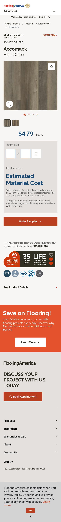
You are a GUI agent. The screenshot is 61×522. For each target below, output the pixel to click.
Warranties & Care (15, 436)
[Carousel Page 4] (36, 114)
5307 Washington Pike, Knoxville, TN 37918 (24, 469)
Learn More (28, 342)
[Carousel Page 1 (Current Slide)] (25, 115)
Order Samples (28, 221)
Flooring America (12, 24)
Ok (30, 510)
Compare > (50, 35)
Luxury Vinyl (44, 24)
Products (29, 24)
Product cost (14, 168)
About (7, 444)
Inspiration (10, 428)
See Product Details (16, 287)
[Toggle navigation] (54, 11)
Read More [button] (41, 245)
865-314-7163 (10, 11)
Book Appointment (24, 396)
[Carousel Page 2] (29, 114)
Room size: (12, 144)
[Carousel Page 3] (33, 114)
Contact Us (10, 452)
